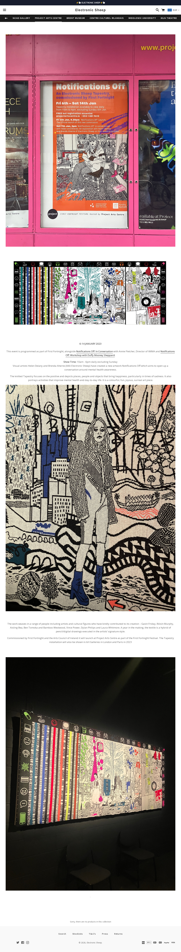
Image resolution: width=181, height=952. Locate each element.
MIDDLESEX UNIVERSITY (142, 18)
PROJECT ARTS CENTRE (48, 18)
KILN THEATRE (169, 18)
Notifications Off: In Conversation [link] (94, 351)
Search (62, 934)
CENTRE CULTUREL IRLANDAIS (107, 18)
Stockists (77, 934)
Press (105, 934)
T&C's (92, 934)
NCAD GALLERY (21, 18)
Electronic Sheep (90, 10)
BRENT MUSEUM (76, 18)
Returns (118, 934)
